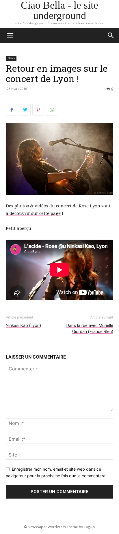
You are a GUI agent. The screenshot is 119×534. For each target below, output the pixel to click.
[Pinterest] (38, 109)
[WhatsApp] (51, 109)
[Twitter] (25, 109)
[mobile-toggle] (10, 35)
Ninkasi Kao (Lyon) (23, 325)
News (11, 58)
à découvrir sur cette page (33, 213)
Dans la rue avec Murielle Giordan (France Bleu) (89, 328)
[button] (111, 35)
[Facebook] (11, 109)
